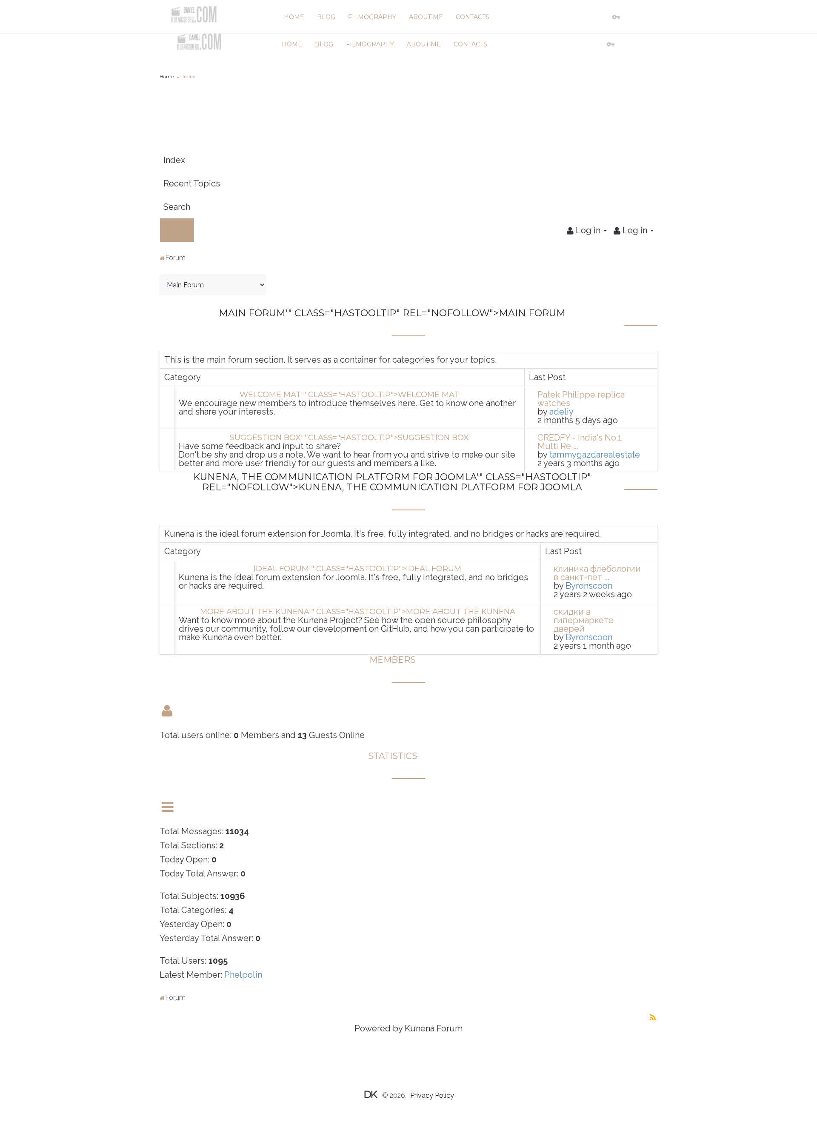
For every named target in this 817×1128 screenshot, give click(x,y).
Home (167, 77)
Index (174, 160)
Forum (176, 258)
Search (176, 207)
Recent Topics (191, 183)
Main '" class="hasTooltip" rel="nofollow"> (392, 313)
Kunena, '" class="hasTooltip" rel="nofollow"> (392, 482)
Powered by (378, 1028)
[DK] (194, 14)
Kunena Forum (434, 1028)
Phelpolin (243, 975)
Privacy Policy (432, 1095)
